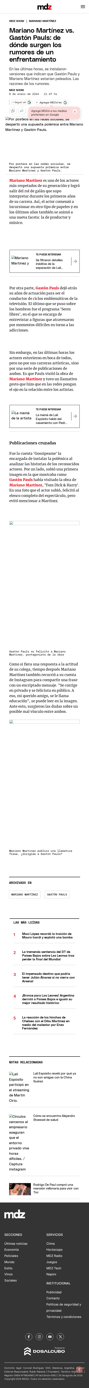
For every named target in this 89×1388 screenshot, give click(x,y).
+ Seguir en (19, 102)
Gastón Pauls (57, 894)
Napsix (51, 1274)
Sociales (10, 1280)
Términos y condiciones (63, 1317)
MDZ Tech (53, 1268)
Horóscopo (54, 1250)
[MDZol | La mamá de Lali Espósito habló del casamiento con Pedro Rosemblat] (75, 416)
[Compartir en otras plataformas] (22, 111)
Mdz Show (16, 21)
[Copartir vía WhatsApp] (13, 111)
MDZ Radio (54, 1256)
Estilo (8, 1268)
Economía (11, 1250)
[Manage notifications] (79, 1369)
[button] (83, 6)
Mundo (9, 1262)
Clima (50, 1244)
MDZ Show (16, 90)
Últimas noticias (16, 1244)
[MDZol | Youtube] (50, 1336)
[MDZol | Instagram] (39, 1336)
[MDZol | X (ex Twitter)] (60, 1336)
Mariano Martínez (24, 894)
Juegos (51, 1262)
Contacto (53, 1298)
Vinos (8, 1274)
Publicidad (53, 1292)
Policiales (11, 1256)
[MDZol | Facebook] (28, 1336)
